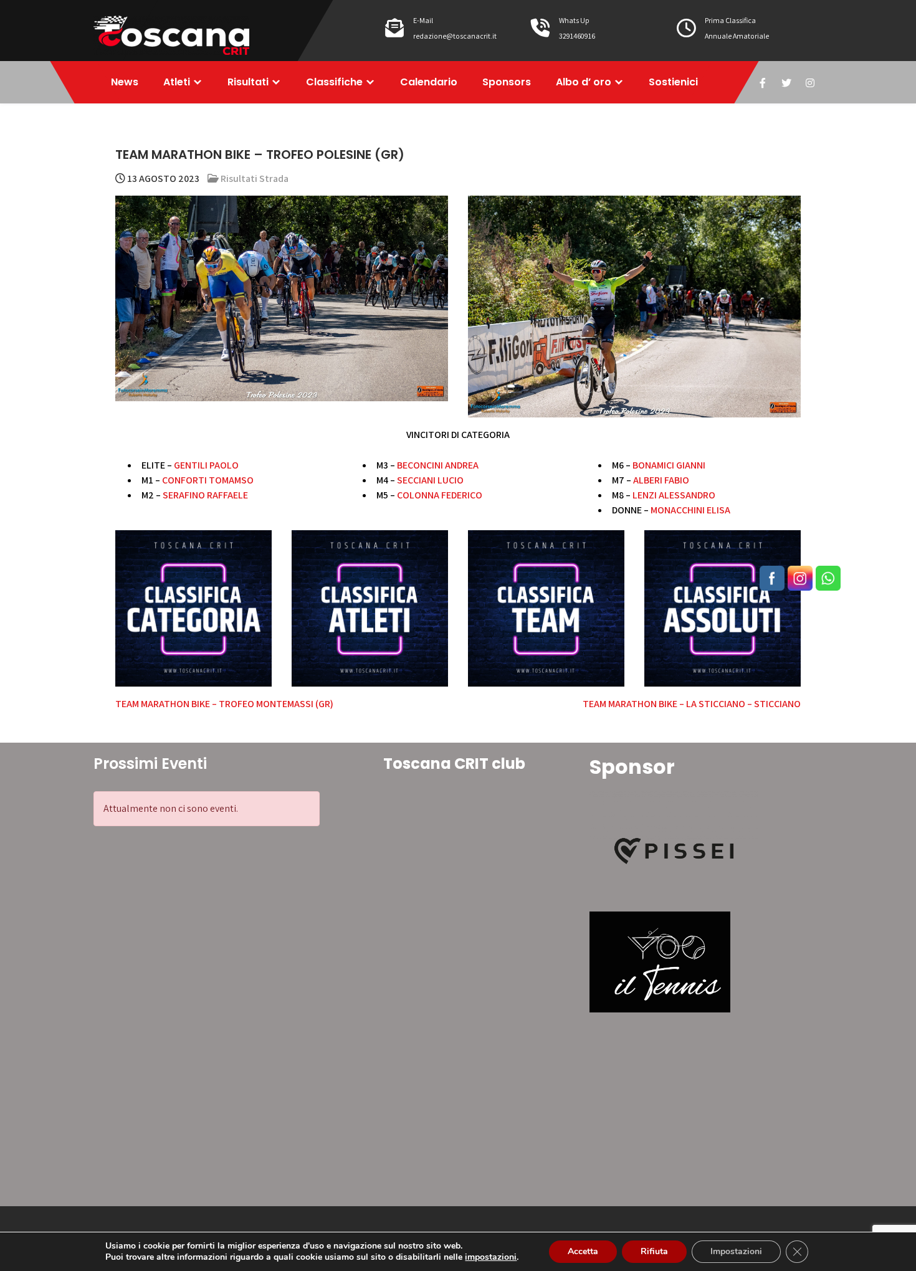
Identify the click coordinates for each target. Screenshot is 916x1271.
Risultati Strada (255, 178)
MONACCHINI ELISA (690, 509)
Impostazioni (736, 1251)
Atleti (176, 82)
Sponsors (506, 82)
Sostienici (673, 82)
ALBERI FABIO (661, 480)
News (124, 82)
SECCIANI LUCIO (430, 480)
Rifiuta (654, 1251)
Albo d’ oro (583, 82)
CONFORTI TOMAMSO (208, 480)
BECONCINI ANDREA (438, 465)
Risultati (248, 82)
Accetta (583, 1251)
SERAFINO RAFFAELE (205, 495)
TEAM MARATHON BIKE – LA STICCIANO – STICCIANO (692, 703)
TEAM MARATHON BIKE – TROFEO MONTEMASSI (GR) (224, 703)
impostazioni (491, 1257)
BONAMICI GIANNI (668, 465)
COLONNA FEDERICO (439, 495)
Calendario (428, 82)
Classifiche (334, 82)
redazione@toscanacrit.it (455, 35)
